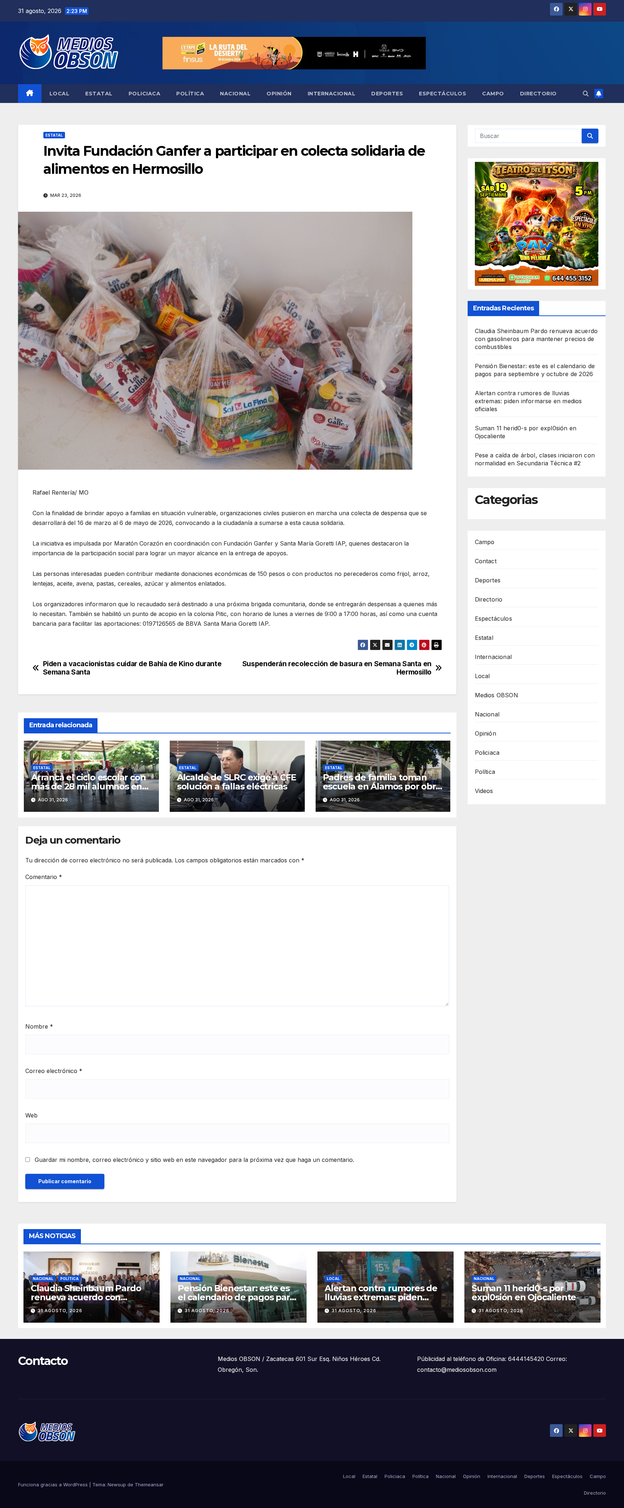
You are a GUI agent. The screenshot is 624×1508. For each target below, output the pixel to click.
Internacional (332, 93)
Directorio (538, 93)
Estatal (99, 93)
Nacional (235, 93)
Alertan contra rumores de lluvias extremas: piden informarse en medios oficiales (528, 401)
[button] (586, 93)
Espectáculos (442, 93)
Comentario (43, 876)
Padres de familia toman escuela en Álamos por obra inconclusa (382, 786)
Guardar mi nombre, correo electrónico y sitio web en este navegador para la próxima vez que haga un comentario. (194, 1159)
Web (31, 1115)
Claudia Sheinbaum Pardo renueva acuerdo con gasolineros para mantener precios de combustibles (536, 338)
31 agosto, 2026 (60, 1310)
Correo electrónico (53, 1070)
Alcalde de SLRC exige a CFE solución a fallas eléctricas (236, 782)
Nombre (39, 1026)
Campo (493, 93)
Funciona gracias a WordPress (53, 1484)
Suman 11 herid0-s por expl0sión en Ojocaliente (524, 1292)
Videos (484, 790)
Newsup (117, 1484)
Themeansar (149, 1484)
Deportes (387, 93)
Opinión (279, 93)
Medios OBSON (496, 695)
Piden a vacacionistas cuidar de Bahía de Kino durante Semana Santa (132, 668)
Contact (486, 561)
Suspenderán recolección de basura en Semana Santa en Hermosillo (337, 668)
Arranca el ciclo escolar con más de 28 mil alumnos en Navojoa (88, 786)
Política (190, 93)
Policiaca (145, 93)
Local (59, 93)
